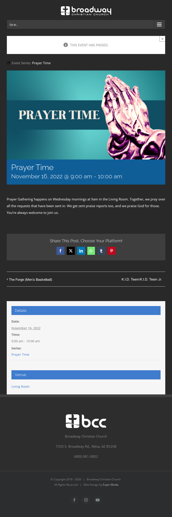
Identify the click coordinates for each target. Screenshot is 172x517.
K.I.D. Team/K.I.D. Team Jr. (142, 279)
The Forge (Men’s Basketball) (30, 279)
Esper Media (110, 485)
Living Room (20, 386)
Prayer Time (20, 354)
